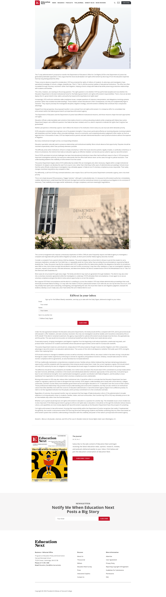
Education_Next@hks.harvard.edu (50, 565)
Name (40, 308)
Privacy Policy (110, 563)
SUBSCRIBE (126, 3)
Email (40, 301)
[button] (114, 3)
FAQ (107, 577)
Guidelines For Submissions (115, 570)
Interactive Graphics (83, 574)
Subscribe (83, 323)
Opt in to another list (45, 315)
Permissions (110, 574)
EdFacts (79, 563)
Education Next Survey (84, 567)
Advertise (109, 556)
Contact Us (80, 577)
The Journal (81, 560)
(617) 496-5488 (44, 563)
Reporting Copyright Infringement (117, 567)
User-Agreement (111, 560)
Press (79, 570)
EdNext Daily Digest (46, 318)
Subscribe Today (83, 458)
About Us (80, 556)
